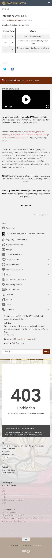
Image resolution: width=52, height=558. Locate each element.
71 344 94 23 (6, 457)
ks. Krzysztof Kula (14, 20)
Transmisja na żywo (10, 89)
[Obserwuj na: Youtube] (24, 551)
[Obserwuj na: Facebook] (28, 551)
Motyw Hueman (38, 546)
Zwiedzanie (9, 80)
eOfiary (26, 182)
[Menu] (49, 3)
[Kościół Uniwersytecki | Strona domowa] (18, 3)
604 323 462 (6, 460)
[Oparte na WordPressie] (19, 545)
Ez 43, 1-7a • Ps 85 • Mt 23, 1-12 (23, 339)
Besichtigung (34, 80)
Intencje (5, 9)
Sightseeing (21, 80)
